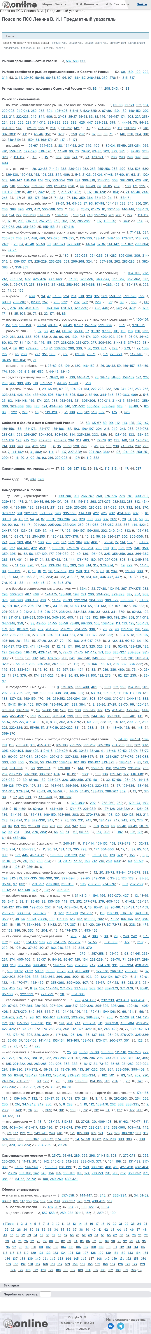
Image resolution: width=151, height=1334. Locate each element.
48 (88, 128)
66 (146, 302)
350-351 (21, 267)
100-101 (142, 319)
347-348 (8, 623)
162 (138, 814)
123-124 (142, 901)
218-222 (123, 809)
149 (42, 658)
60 (71, 151)
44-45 (53, 371)
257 (45, 302)
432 (35, 446)
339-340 (8, 501)
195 (67, 530)
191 (43, 174)
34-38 (57, 606)
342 (31, 1011)
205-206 (54, 525)
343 (115, 88)
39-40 (130, 571)
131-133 (100, 606)
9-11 (107, 687)
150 (73, 1110)
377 (34, 890)
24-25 (12, 250)
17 (52, 192)
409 (49, 116)
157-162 (127, 244)
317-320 (134, 342)
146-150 (49, 814)
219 (33, 716)
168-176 (102, 1104)
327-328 (74, 452)
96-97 (33, 145)
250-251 (142, 452)
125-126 (8, 785)
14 (20, 77)
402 (28, 279)
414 (134, 525)
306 (12, 669)
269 (99, 496)
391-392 (45, 513)
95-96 (6, 884)
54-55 (52, 623)
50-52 (122, 751)
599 (112, 122)
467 (28, 594)
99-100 (86, 623)
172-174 (85, 337)
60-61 (50, 77)
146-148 (128, 209)
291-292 (74, 1058)
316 (140, 942)
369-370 (8, 733)
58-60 (115, 377)
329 (96, 337)
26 (102, 366)
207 (145, 111)
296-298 (28, 664)
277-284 (26, 756)
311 (78, 440)
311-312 (14, 617)
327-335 (30, 878)
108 (66, 501)
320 (130, 134)
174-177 (44, 429)
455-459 (16, 716)
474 (20, 501)
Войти (142, 4)
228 (17, 192)
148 (118, 308)
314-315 (39, 122)
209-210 (19, 302)
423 (97, 308)
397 (20, 308)
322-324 (15, 727)
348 (118, 525)
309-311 (103, 400)
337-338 (54, 693)
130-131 (128, 907)
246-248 (93, 77)
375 (145, 279)
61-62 (143, 542)
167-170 (121, 977)
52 (26, 519)
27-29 (111, 704)
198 (72, 412)
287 (81, 134)
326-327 (119, 652)
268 (93, 501)
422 (96, 513)
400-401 (133, 1006)
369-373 (111, 988)
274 (12, 959)
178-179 (82, 559)
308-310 (60, 434)
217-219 (52, 727)
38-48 (110, 366)
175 (37, 198)
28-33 (67, 600)
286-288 (142, 756)
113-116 (113, 588)
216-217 (67, 192)
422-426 (8, 1029)
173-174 (127, 238)
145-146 (38, 583)
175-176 (59, 1075)
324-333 (8, 1139)
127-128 (109, 809)
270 (5, 948)
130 (116, 111)
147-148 (136, 354)
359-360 (113, 716)
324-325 (47, 675)
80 (45, 669)
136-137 (19, 261)
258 (74, 134)
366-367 (141, 554)
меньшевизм (45, 47)
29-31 (59, 203)
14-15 (144, 565)
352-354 (24, 965)
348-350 (111, 1023)
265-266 (29, 215)
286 (29, 867)
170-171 (97, 157)
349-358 (98, 878)
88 (60, 145)
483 (86, 440)
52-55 (92, 942)
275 (132, 820)
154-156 (15, 814)
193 (76, 429)
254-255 (38, 536)
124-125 (67, 1011)
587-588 (72, 61)
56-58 (63, 623)
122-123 (128, 814)
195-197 (96, 554)
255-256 (103, 169)
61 (127, 174)
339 (12, 446)
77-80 (101, 588)
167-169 (22, 710)
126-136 (142, 530)
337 (105, 519)
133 (131, 434)
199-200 (64, 496)
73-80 (74, 623)
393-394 (126, 965)
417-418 (68, 227)
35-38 (94, 751)
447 (89, 122)
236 (116, 446)
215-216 (34, 826)
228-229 (40, 261)
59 (119, 366)
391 (56, 878)
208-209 (16, 635)
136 (128, 186)
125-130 (86, 238)
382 (101, 412)
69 (123, 72)
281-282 (111, 255)
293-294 (73, 698)
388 (145, 157)
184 (88, 577)
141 (61, 1023)
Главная (28, 4)
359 (66, 122)
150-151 (33, 140)
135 (65, 565)
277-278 (8, 227)
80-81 (98, 907)
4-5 (126, 635)
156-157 (113, 116)
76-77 (144, 751)
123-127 (86, 606)
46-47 (143, 337)
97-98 (99, 203)
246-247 (127, 446)
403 (5, 163)
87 (85, 203)
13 (8, 577)
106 (69, 468)
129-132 (119, 722)
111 (118, 623)
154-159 (142, 907)
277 (93, 342)
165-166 (127, 919)
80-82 (96, 1139)
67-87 (101, 244)
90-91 (50, 519)
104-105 (8, 128)
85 (16, 313)
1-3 (123, 658)
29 (34, 169)
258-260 (108, 803)
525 (138, 169)
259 (81, 525)
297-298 (111, 559)
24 (41, 559)
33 (46, 331)
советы (60, 47)
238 (54, 400)
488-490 (39, 395)
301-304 (46, 635)
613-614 (60, 186)
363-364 (47, 977)
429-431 (122, 1000)
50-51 (39, 971)
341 (130, 559)
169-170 (58, 548)
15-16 (105, 826)
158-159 (142, 209)
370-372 (92, 814)
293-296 (77, 1017)
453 (42, 548)
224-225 (80, 629)
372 (94, 635)
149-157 (59, 965)
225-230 (8, 780)
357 (102, 1069)
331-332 (54, 122)
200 (79, 412)
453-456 (19, 838)
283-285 (40, 1064)
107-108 (42, 704)
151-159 (19, 809)
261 (145, 203)
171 (74, 140)
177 (51, 554)
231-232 (134, 768)
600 (83, 61)
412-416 (46, 751)
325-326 (83, 434)
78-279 (21, 1011)
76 (134, 669)
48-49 (90, 186)
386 (5, 559)
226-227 (114, 536)
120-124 (142, 704)
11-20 (90, 924)
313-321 (107, 762)
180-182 (57, 536)
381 (145, 134)
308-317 (71, 1006)
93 (91, 203)
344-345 (106, 395)
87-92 (12, 1006)
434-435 (124, 513)
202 (77, 302)
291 (19, 434)
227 (137, 116)
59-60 (46, 710)
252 (33, 111)
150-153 (142, 623)
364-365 (33, 924)
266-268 (77, 261)
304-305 (45, 434)
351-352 (29, 227)
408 (94, 542)
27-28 (41, 641)
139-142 (89, 710)
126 (132, 832)
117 (119, 128)
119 (89, 458)
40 (89, 722)
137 (138, 423)
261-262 (91, 1069)
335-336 (43, 617)
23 (15, 244)
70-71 (91, 354)
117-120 (61, 1035)
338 (35, 977)
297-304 (56, 1006)
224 (145, 232)
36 (62, 468)
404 (28, 542)
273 (72, 221)
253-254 (134, 145)
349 (40, 1104)
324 (49, 111)
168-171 (46, 140)
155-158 (49, 227)
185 (145, 646)
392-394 (68, 878)
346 (137, 548)
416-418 (137, 774)
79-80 (85, 151)
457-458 (43, 646)
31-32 (143, 600)
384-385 (78, 994)
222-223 (8, 111)
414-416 (84, 513)
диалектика (11, 47)
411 (32, 646)
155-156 (25, 325)
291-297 (38, 884)
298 (130, 157)
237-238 (94, 884)
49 (15, 348)
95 (74, 1069)
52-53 (122, 646)
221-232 (89, 809)
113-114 (88, 843)
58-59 (39, 77)
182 (21, 348)
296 (81, 565)
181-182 (22, 629)
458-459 (36, 982)
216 (50, 458)
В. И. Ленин (85, 4)
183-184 (125, 762)
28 (124, 519)
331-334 (102, 612)
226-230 (62, 554)
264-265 (92, 525)
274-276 (109, 884)
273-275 (104, 501)
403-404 (107, 337)
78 (82, 577)
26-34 (97, 174)
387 (12, 559)
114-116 (142, 780)
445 (25, 855)
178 (117, 1133)
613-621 (59, 244)
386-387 (92, 1017)
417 (62, 140)
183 (62, 577)
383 (74, 122)
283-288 (59, 1058)
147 (17, 198)
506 (36, 337)
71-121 (129, 105)
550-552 (23, 186)
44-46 (62, 151)
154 (145, 105)
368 (137, 507)
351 (47, 134)
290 (5, 458)
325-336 (141, 1035)
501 (112, 1075)
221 (83, 594)
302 (125, 536)
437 (135, 513)
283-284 (8, 434)
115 (107, 468)
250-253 (80, 507)
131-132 (127, 629)
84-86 (56, 959)
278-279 (134, 872)
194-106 (108, 1011)
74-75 (78, 652)
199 (22, 565)
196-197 (87, 429)
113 (122, 331)
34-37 (6, 530)
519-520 (53, 238)
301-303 (107, 849)
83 (95, 88)
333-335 (132, 1104)
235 (133, 675)
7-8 (4, 583)
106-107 (109, 693)
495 (5, 186)
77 (15, 342)
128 (64, 559)
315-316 (67, 884)
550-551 (15, 151)
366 (59, 977)
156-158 (30, 180)
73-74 (133, 751)
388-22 (105, 722)
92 (110, 440)
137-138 (16, 698)
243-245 (40, 1133)
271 (30, 1029)
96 (64, 77)
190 (138, 72)
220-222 (66, 727)
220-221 (116, 354)
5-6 (77, 174)
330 (79, 348)
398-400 (39, 965)
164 (115, 192)
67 (102, 571)
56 (89, 348)
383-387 (105, 635)
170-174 (134, 803)
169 (130, 72)
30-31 (6, 519)
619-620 (44, 151)
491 (4, 151)
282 (48, 1058)
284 (85, 1098)
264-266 (96, 255)
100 (93, 675)
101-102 (13, 606)
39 (25, 780)
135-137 (40, 530)
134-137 (51, 762)
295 (84, 446)
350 (20, 623)
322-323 (117, 594)
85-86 (33, 780)
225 (27, 635)
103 (15, 530)
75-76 (61, 971)
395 (13, 554)
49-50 (41, 623)
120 (137, 331)
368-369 (122, 1069)
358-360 (72, 284)
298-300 (38, 693)
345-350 (58, 617)
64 (139, 641)
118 (130, 331)
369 (113, 519)
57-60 (119, 174)
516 (12, 186)
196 (30, 507)
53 (93, 693)
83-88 (18, 1075)
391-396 (16, 600)
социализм (75, 42)
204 (99, 429)
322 (121, 548)
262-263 (81, 255)
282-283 (119, 501)
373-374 (106, 565)
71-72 (114, 919)
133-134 (54, 565)
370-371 (138, 325)
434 (28, 395)
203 (96, 348)
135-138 (35, 814)
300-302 (141, 496)
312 (83, 468)
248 (107, 1029)
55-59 (121, 145)
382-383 (8, 134)
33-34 (41, 325)
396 (92, 629)
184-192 (105, 820)
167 (76, 762)
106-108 (107, 1052)
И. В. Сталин (115, 4)
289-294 (41, 756)
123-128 (26, 530)
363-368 (17, 406)
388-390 (45, 878)
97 (69, 77)
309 (137, 255)
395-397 (101, 1006)
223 (145, 238)
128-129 (120, 434)
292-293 (15, 652)
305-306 (125, 255)
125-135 (128, 785)
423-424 (44, 652)
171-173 (30, 429)
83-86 (96, 151)
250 (105, 77)
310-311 (119, 698)
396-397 (76, 693)
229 (129, 565)
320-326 (86, 1006)
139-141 (116, 774)
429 (103, 434)
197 (100, 559)
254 (53, 128)
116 (102, 913)
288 (129, 501)
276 (108, 675)
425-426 (61, 111)
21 (127, 192)
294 (71, 440)
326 (89, 296)
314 (4, 77)
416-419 (30, 652)
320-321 (86, 785)
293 (122, 157)
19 (85, 1104)
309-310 (88, 180)
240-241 (23, 111)
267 (124, 588)
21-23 (62, 116)
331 (57, 635)
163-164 (52, 308)
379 (114, 151)
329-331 (28, 617)
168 (19, 429)
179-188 (64, 768)
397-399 (59, 664)
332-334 (43, 768)
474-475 (88, 1000)
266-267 (87, 496)
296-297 (30, 434)
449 (105, 308)
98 (60, 366)
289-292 (40, 1006)
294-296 (102, 594)
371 (74, 157)
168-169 (87, 1040)
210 (20, 221)
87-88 (73, 279)
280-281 (37, 1058)
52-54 (96, 855)
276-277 (80, 1127)
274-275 (134, 588)
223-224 (42, 507)
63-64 (80, 354)
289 (77, 1155)
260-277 (115, 1040)
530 (145, 169)
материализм (136, 42)
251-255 (86, 913)
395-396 (69, 513)
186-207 (128, 1133)
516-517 (75, 111)
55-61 (82, 116)
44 (82, 186)
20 (22, 458)
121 (72, 1133)
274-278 (66, 988)
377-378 (71, 536)
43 (39, 1121)
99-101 (56, 501)
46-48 (52, 325)
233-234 (69, 525)
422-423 (133, 710)
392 (40, 1087)
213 (4, 116)
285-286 (83, 221)
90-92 (12, 756)
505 (51, 395)
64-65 (84, 791)
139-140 (19, 1098)
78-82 (52, 366)
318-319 (14, 140)
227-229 (47, 994)
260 (114, 157)
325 (41, 128)
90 (61, 337)
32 (39, 331)
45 (17, 354)
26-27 (133, 337)
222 (145, 72)
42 (52, 331)
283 (145, 588)
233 (63, 169)
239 (69, 507)
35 (59, 446)
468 (36, 594)
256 (138, 203)
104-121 (112, 203)
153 (16, 826)
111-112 (66, 128)
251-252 (59, 698)
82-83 (31, 128)
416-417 (142, 1023)
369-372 (111, 600)
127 (76, 458)
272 (145, 1052)
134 (4, 768)
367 (100, 988)
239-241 (74, 169)
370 (61, 134)
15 (46, 157)
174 (122, 116)
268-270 (131, 971)
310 (145, 128)
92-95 (85, 878)
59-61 (144, 977)
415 (17, 924)
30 (49, 849)
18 (132, 635)
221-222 (76, 745)
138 (27, 536)
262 (56, 221)
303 (123, 559)
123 (88, 617)
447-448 (55, 279)
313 (114, 468)
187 (68, 429)
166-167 (79, 77)
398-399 (117, 1006)
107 (145, 635)
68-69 (31, 919)
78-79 (65, 1069)
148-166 (113, 238)
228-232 (74, 942)
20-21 (41, 791)
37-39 (32, 948)
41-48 (108, 174)
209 (106, 151)
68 (105, 134)
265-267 (60, 440)
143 (12, 982)
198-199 (64, 814)
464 (33, 479)
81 (96, 116)
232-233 (107, 1000)
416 (43, 600)
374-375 (73, 722)
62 (94, 134)
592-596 (30, 151)
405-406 (32, 308)
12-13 (6, 890)
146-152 (135, 111)
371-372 (30, 1069)
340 (20, 446)
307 (29, 1035)
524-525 (46, 145)
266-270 (82, 342)
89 (122, 302)
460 (121, 669)
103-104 (19, 360)
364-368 (88, 284)
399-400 (82, 687)
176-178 (53, 658)
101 (115, 331)
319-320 (15, 1069)
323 (56, 542)
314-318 (142, 617)
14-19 (56, 600)
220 (76, 446)
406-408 (82, 971)
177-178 (102, 971)
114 (51, 452)
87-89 (106, 111)
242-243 (79, 612)
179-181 (95, 1011)
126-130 (12, 174)
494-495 (56, 406)
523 (130, 169)
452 (37, 209)
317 (132, 77)
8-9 (63, 675)
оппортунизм (118, 42)
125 (131, 423)
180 (93, 559)
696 (41, 479)
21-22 (30, 458)
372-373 (39, 913)
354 (137, 594)
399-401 (128, 716)
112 (117, 423)
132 (43, 565)
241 (122, 429)
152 (138, 105)
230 (40, 861)
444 (47, 1011)
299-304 (141, 244)
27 (116, 542)
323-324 (8, 395)
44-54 (126, 122)
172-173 (22, 646)
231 (62, 198)
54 (32, 519)
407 (86, 542)
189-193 (106, 617)
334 (20, 337)
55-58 (40, 244)
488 (34, 238)
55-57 (6, 722)
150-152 (26, 174)
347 (137, 157)
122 (145, 612)
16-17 (34, 559)
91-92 (95, 331)
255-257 (8, 238)
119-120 (130, 128)
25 (4, 400)
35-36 (114, 878)
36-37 (100, 924)
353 (115, 180)
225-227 (18, 722)
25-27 (72, 116)
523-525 (89, 111)
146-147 (16, 180)
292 (145, 872)
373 (68, 948)
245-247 (54, 780)
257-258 (100, 215)
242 (41, 192)
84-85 (143, 122)
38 (50, 571)
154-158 (70, 145)
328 (82, 519)
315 (125, 77)
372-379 (124, 843)
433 (29, 209)
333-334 (68, 635)
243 (124, 820)
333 (95, 434)
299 (70, 716)
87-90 (93, 395)
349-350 (99, 658)
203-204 (141, 658)
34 (68, 203)
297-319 (56, 756)
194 (76, 594)
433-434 (137, 1000)
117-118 (135, 693)
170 (40, 698)
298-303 (52, 884)
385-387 (126, 600)
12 (3, 577)
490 (122, 169)
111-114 (122, 693)
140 (122, 134)
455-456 (43, 745)
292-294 (80, 600)
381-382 (65, 797)
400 (75, 977)
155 (30, 198)
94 (87, 157)
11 (16, 565)
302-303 (8, 977)
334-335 (135, 664)
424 (80, 669)
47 (48, 296)
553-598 (108, 406)
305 (78, 716)
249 (33, 116)
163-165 (73, 1040)
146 (102, 116)
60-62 (67, 331)
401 (19, 559)
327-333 (80, 988)
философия (28, 47)
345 (60, 583)
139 (124, 111)
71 (111, 134)
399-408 (138, 1069)
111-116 (120, 1052)
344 (41, 116)
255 (145, 768)
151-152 (102, 843)
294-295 (109, 507)
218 (47, 612)
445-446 (106, 577)
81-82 (52, 924)
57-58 (56, 296)
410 (12, 988)
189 (32, 861)
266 (20, 122)
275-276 (110, 496)
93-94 (121, 872)
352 (5, 565)
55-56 (67, 446)
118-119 (112, 913)
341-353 (57, 284)
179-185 (67, 687)
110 (27, 342)
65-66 (117, 105)
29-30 (28, 77)
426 (82, 122)
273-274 (16, 820)
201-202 (95, 452)
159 (31, 400)
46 (34, 157)
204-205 (104, 128)
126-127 (7, 907)
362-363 (133, 279)
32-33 (42, 169)
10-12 (18, 971)
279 (101, 901)
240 (131, 203)
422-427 (61, 751)
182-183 (138, 606)
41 (24, 134)
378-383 (77, 803)
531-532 (101, 122)
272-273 (142, 429)
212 (23, 826)
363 (52, 354)
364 (138, 134)
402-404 (16, 751)
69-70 (123, 704)
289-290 (32, 348)
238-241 (65, 612)
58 (141, 519)
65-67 (96, 423)
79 (99, 186)
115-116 (82, 501)
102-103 (113, 209)
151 (8, 325)
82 (58, 77)
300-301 (16, 594)
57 (25, 284)
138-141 (100, 238)
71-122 (135, 232)
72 (138, 348)
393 (21, 209)
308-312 (69, 1029)
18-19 (21, 704)
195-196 (142, 440)
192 (22, 1133)
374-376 (126, 988)
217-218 (72, 913)
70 (135, 122)
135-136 (54, 901)
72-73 (67, 652)
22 (46, 313)
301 (84, 698)
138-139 (14, 571)
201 (86, 412)
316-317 (126, 913)
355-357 (118, 279)
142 (19, 128)
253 (41, 111)
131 (61, 849)
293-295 (15, 774)
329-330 (86, 279)
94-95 (135, 953)
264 (114, 571)
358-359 (118, 554)
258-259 (8, 913)
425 (104, 513)
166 (76, 641)
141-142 (113, 244)
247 (80, 145)
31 (31, 452)
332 (129, 507)
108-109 (107, 623)
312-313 (16, 878)
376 (13, 308)
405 (77, 192)
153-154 (58, 1040)
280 (59, 826)
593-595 (129, 296)
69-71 (18, 536)
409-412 (133, 1127)
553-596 (37, 186)
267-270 (134, 1052)
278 (112, 77)
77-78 (101, 440)
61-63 (74, 606)
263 (12, 122)
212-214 (29, 612)
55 (57, 1098)
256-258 (55, 261)
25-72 (109, 872)
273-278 (41, 606)
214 (11, 116)
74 (37, 519)
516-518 (62, 395)
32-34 (110, 145)
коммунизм (59, 42)
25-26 (108, 542)
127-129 (41, 554)
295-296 (71, 785)
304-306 (96, 600)
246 (89, 215)
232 (82, 855)
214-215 (66, 629)
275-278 (44, 716)
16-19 (71, 774)
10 (146, 513)
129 (145, 762)
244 (77, 1023)
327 (96, 296)
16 (46, 348)
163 (85, 774)
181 (131, 440)
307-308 (104, 698)
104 (22, 313)
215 (106, 429)
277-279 (127, 756)
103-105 (30, 1040)
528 (43, 446)
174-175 (51, 594)
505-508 (48, 209)
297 (65, 669)
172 (100, 710)
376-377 (8, 513)
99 (111, 423)
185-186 (58, 429)
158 (36, 174)
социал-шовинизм (96, 42)
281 (28, 122)
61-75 (95, 209)
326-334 (88, 1075)
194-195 (134, 687)
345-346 (141, 559)
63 (91, 116)
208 (107, 88)
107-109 (60, 571)
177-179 (8, 440)
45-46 (38, 134)
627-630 (73, 244)
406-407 (31, 600)
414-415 (23, 548)
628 (71, 186)
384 (79, 542)
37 (3, 606)
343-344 (102, 279)
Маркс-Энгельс (55, 4)
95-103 (7, 994)
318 (116, 664)
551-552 (37, 371)
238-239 (67, 342)
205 (56, 302)
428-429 (141, 965)
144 (71, 559)
